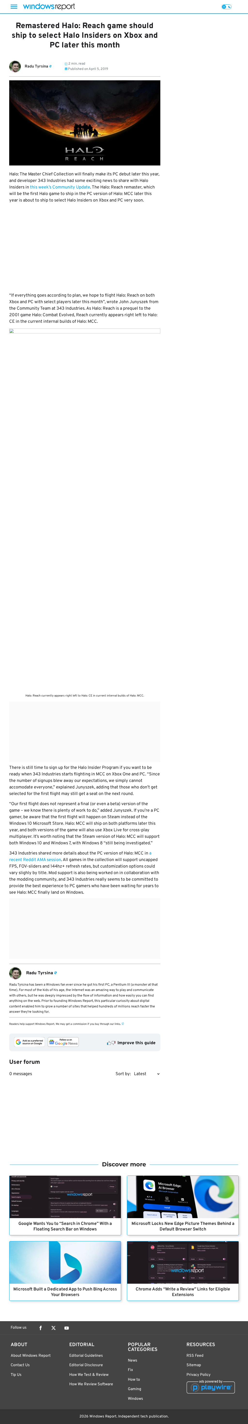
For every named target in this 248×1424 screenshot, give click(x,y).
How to (134, 1379)
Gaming (134, 1389)
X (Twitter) (53, 1328)
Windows (135, 1398)
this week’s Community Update (60, 187)
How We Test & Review (88, 1374)
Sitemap (193, 1365)
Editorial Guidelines (86, 1355)
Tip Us (16, 1374)
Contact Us (20, 1365)
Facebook (40, 1328)
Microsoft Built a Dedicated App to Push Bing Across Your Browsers (65, 1292)
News (132, 1360)
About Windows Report (31, 1355)
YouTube (66, 1328)
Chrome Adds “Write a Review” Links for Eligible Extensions (183, 1292)
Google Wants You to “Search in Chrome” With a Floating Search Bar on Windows (65, 1226)
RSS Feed (194, 1355)
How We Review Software (91, 1384)
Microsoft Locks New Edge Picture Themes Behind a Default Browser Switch (183, 1226)
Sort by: (123, 1074)
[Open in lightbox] (85, 510)
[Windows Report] (49, 6)
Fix (130, 1370)
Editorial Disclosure (86, 1365)
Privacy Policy (198, 1374)
